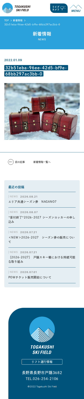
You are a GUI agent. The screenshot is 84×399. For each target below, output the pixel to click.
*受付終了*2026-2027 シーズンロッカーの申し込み (41, 219)
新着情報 (18, 20)
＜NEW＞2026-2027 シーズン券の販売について (41, 239)
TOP (6, 20)
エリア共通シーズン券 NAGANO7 (34, 201)
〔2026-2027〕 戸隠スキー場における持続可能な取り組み (42, 259)
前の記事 (20, 162)
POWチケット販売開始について (30, 277)
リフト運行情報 (41, 361)
